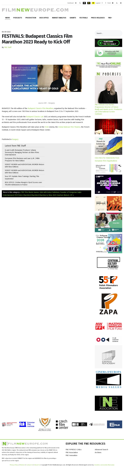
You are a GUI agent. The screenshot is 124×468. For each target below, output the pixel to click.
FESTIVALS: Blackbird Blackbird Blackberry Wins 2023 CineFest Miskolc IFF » (44, 195)
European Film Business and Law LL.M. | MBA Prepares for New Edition (22, 159)
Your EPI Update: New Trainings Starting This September (22, 177)
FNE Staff (7, 47)
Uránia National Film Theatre (69, 127)
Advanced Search (101, 450)
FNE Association (72, 452)
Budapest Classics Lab (34, 117)
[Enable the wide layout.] (106, 3)
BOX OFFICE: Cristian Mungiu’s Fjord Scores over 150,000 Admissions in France (23, 183)
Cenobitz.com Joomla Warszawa (104, 465)
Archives (98, 452)
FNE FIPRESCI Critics (73, 450)
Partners (22, 465)
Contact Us (29, 465)
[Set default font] (116, 3)
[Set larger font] (120, 3)
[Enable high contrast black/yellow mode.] (88, 3)
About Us (37, 465)
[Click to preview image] (46, 78)
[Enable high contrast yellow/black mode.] (93, 3)
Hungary (15, 139)
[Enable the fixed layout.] (102, 3)
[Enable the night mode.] (79, 3)
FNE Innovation (71, 455)
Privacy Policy (14, 465)
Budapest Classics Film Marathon (40, 108)
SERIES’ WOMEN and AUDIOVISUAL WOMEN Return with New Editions (24, 165)
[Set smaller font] (112, 3)
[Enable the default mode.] (75, 3)
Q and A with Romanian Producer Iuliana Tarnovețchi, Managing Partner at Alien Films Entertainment (22, 152)
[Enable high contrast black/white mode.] (84, 3)
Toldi (46, 127)
